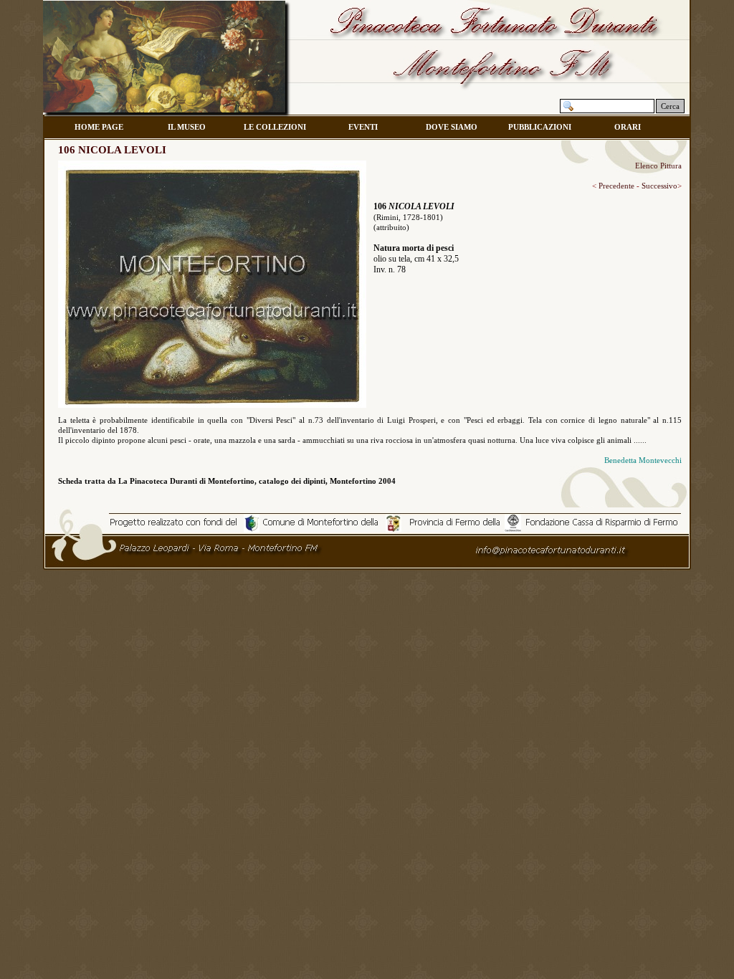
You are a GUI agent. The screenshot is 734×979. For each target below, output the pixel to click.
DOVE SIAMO (451, 127)
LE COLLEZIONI (275, 127)
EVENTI (363, 127)
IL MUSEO (187, 127)
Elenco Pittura (658, 165)
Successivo (658, 185)
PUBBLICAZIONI (539, 127)
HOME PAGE (99, 127)
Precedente (615, 185)
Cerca (670, 106)
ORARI (627, 127)
